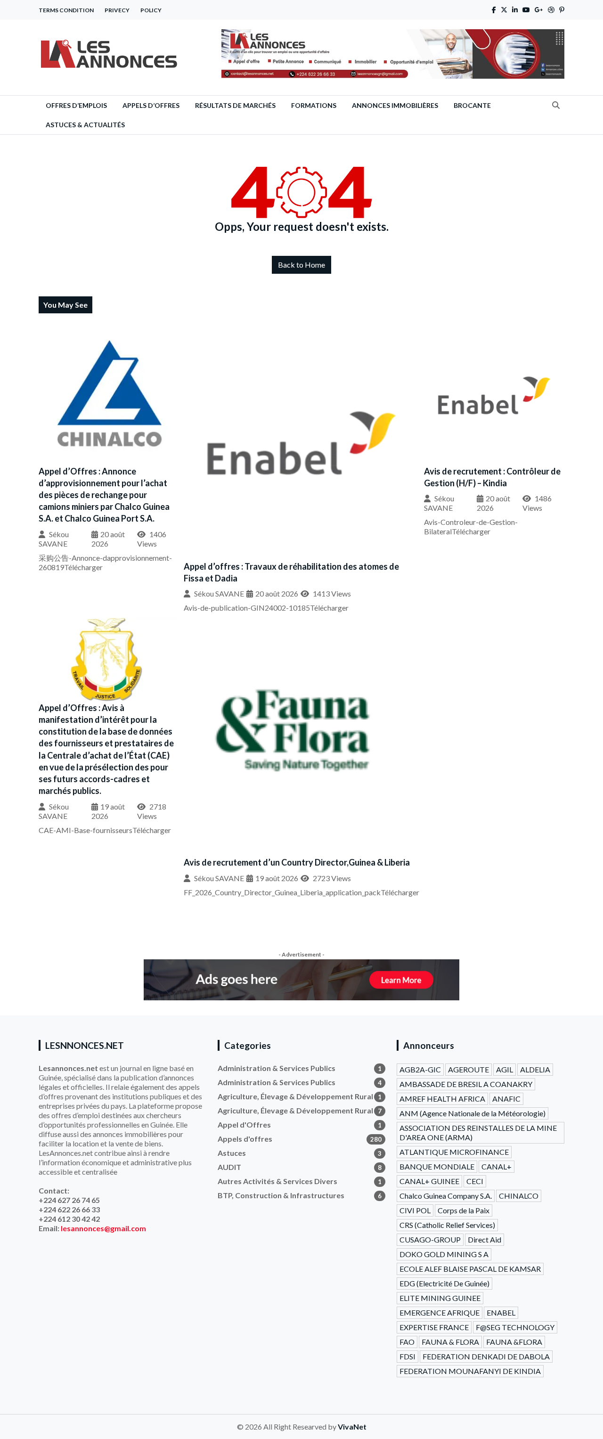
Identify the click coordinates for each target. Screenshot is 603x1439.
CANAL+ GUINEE (429, 1181)
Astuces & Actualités (85, 125)
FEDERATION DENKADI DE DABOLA (486, 1356)
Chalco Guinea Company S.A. (445, 1195)
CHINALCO (518, 1195)
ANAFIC (506, 1098)
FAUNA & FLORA (450, 1341)
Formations (313, 105)
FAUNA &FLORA (514, 1341)
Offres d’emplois (76, 105)
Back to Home (301, 264)
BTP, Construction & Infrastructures (300, 1195)
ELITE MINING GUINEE (440, 1297)
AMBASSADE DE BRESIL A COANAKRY (465, 1083)
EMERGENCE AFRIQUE (439, 1312)
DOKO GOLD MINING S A (444, 1254)
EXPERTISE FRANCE (434, 1327)
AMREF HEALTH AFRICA (442, 1098)
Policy (151, 10)
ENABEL (501, 1312)
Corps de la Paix (463, 1210)
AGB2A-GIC (420, 1069)
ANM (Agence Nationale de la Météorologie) (472, 1113)
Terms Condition (66, 10)
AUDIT (300, 1166)
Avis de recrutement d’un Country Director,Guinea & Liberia (297, 862)
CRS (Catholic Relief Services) (447, 1224)
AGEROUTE (468, 1069)
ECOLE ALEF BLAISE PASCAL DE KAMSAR (470, 1268)
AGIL (504, 1069)
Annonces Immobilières (395, 105)
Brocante (472, 105)
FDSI (407, 1356)
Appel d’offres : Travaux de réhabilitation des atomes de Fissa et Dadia (291, 572)
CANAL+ (496, 1166)
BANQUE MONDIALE (436, 1166)
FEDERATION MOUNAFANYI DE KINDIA (470, 1370)
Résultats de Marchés (235, 105)
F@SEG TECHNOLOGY (515, 1327)
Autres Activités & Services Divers (300, 1181)
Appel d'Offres (300, 1124)
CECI (474, 1181)
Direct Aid (484, 1239)
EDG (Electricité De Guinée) (444, 1283)
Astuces (300, 1152)
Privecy (117, 10)
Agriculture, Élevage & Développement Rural (300, 1096)
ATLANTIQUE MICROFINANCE (454, 1151)
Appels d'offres (300, 1138)
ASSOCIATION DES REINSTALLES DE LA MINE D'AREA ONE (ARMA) (478, 1132)
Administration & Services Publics (300, 1067)
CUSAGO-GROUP (430, 1239)
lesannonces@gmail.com (103, 1228)
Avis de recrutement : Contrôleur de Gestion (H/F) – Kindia (492, 477)
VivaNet (352, 1426)
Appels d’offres (150, 105)
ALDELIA (535, 1069)
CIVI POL (415, 1210)
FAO (407, 1341)
